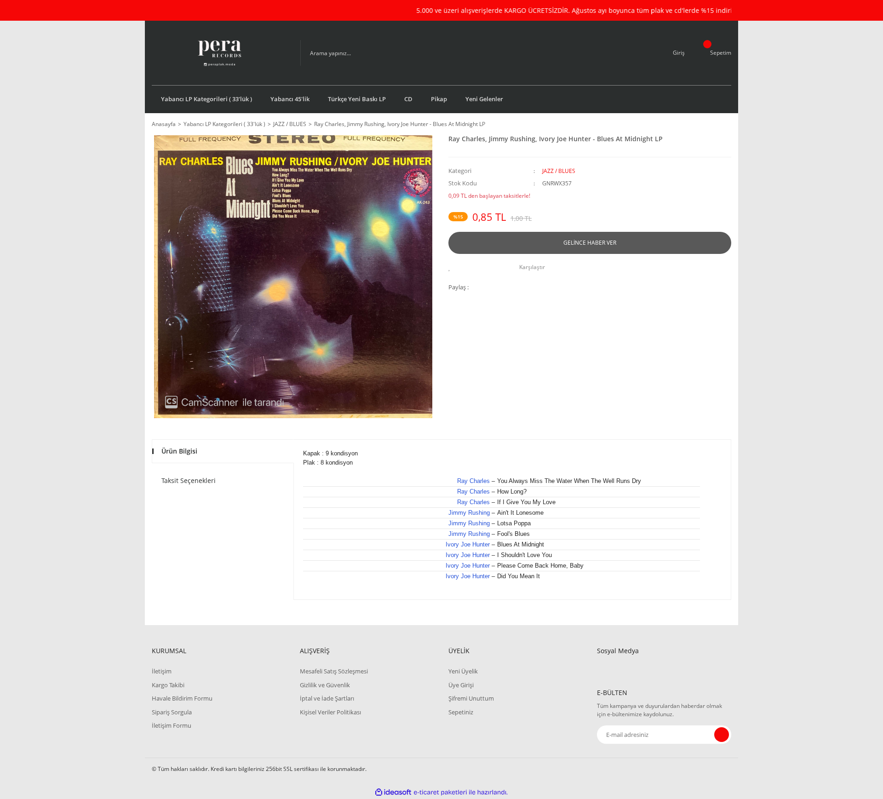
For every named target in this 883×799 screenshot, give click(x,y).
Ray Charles (473, 480)
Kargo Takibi (168, 685)
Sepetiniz (460, 712)
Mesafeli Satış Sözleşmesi (334, 671)
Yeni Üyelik (463, 671)
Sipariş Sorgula (172, 712)
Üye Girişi (461, 685)
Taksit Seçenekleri (188, 480)
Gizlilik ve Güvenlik (325, 685)
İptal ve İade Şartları (327, 698)
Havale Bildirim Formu (182, 698)
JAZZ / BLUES (558, 171)
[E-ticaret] (440, 792)
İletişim (162, 671)
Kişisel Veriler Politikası (330, 712)
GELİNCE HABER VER (589, 243)
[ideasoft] (393, 792)
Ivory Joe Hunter (468, 544)
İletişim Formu (171, 725)
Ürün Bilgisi (179, 451)
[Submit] (721, 734)
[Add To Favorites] (451, 267)
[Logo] (219, 52)
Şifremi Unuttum (471, 698)
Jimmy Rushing (469, 512)
